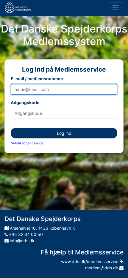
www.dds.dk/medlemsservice (90, 261)
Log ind (64, 133)
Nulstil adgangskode (27, 143)
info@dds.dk (22, 240)
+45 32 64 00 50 (25, 234)
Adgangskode (25, 102)
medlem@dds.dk (102, 267)
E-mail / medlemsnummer (37, 78)
